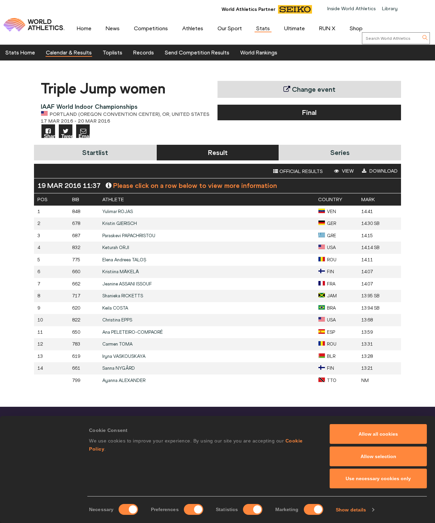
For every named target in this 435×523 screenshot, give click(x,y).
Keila (115, 308)
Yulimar (117, 211)
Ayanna (123, 380)
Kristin (119, 223)
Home (84, 28)
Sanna (118, 368)
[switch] (193, 509)
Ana (132, 332)
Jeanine (127, 284)
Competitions (151, 28)
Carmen (117, 344)
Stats (263, 28)
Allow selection (378, 456)
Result (218, 152)
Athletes (192, 28)
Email (84, 136)
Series (340, 152)
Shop (356, 28)
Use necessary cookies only (378, 478)
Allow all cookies (378, 434)
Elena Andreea (124, 260)
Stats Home (20, 52)
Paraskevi (128, 236)
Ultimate (294, 28)
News (113, 28)
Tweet (66, 136)
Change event (312, 89)
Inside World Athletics (351, 8)
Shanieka (122, 296)
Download (383, 171)
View (347, 171)
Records (143, 52)
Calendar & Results (69, 52)
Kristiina (120, 272)
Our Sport (230, 28)
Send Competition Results (197, 52)
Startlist (95, 152)
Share (49, 136)
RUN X (327, 28)
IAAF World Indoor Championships (89, 106)
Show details (351, 509)
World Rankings (258, 52)
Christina (117, 320)
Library (390, 8)
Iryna (123, 356)
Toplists (112, 52)
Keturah (115, 247)
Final (309, 112)
